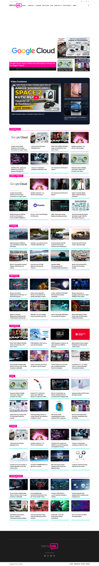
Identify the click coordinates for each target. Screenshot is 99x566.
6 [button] (32, 69)
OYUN (51, 5)
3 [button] (23, 69)
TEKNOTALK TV (58, 5)
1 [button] (17, 69)
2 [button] (20, 69)
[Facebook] (45, 556)
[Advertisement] (49, 23)
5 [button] (29, 69)
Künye (71, 564)
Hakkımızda (77, 564)
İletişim (83, 564)
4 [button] (26, 69)
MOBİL (24, 5)
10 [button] (45, 69)
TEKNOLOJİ (31, 5)
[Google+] (51, 556)
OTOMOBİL (38, 5)
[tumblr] (54, 556)
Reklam (88, 564)
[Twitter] (48, 556)
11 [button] (48, 69)
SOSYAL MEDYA (67, 5)
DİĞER (74, 5)
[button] (11, 52)
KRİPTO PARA (45, 5)
